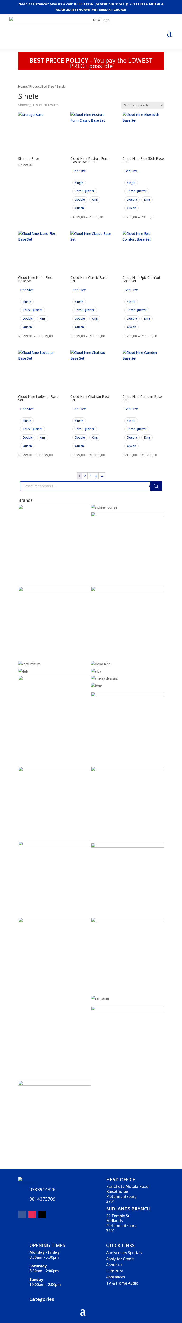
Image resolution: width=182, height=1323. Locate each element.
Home (22, 86)
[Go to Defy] (23, 671)
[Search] (156, 486)
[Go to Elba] (96, 671)
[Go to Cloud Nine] (100, 664)
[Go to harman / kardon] (54, 770)
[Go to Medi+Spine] (54, 921)
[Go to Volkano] (127, 1009)
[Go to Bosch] (54, 590)
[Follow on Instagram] (32, 1214)
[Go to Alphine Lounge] (104, 507)
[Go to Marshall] (127, 846)
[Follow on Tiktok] (42, 1214)
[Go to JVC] (54, 844)
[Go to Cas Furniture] (29, 664)
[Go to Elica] (54, 679)
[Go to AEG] (54, 508)
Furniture (114, 1271)
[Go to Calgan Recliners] (127, 590)
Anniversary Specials (124, 1252)
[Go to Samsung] (100, 998)
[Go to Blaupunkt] (127, 515)
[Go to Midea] (127, 921)
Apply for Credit (120, 1258)
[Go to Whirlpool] (54, 1084)
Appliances (115, 1277)
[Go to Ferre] (96, 685)
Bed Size (79, 171)
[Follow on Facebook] (22, 1214)
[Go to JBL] (127, 770)
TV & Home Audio (122, 1283)
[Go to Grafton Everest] (127, 695)
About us (114, 1264)
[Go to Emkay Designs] (104, 678)
